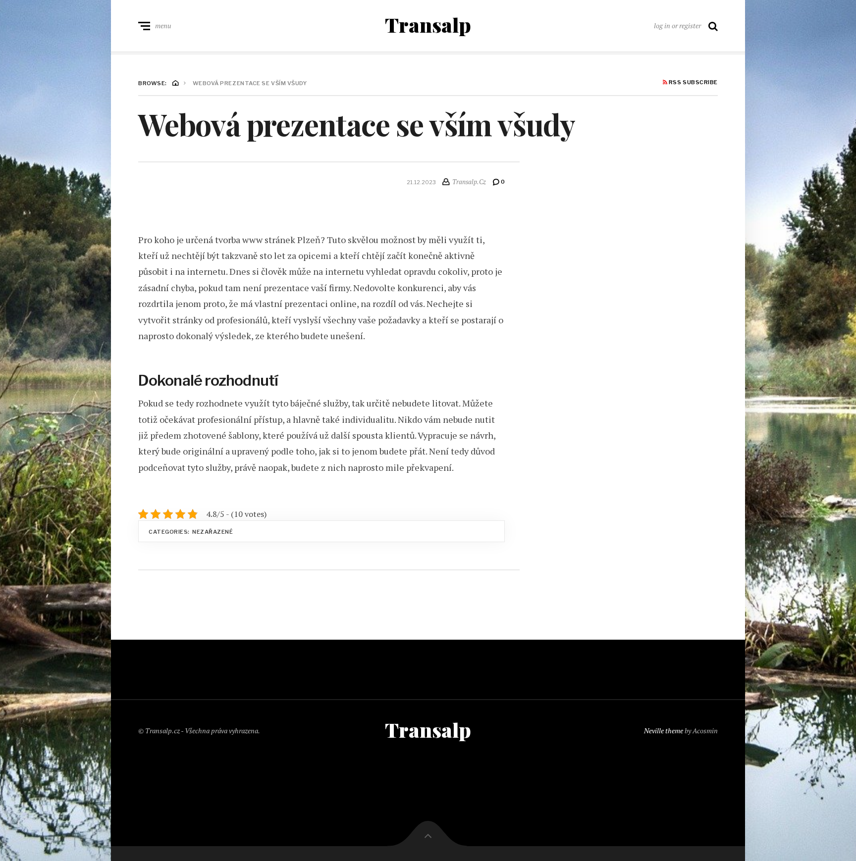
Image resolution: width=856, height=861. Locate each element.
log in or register (677, 25)
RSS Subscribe (692, 83)
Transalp (428, 25)
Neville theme (663, 730)
